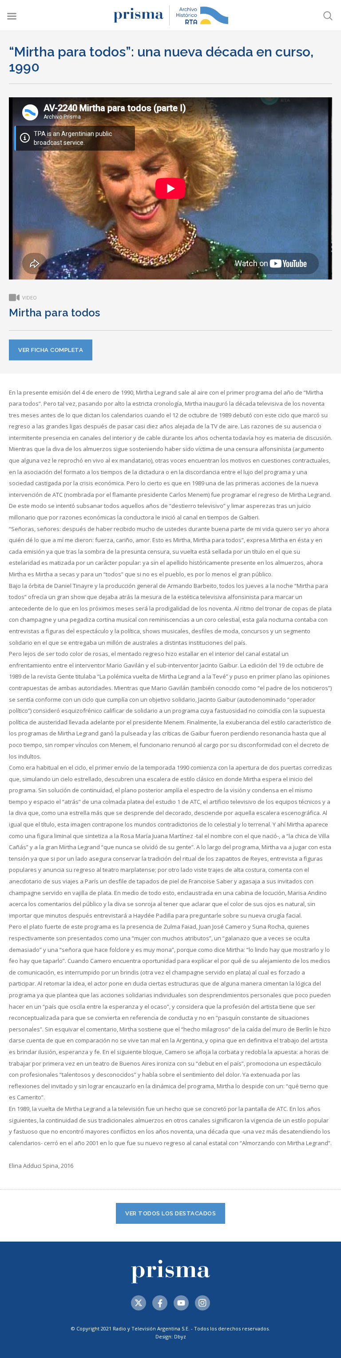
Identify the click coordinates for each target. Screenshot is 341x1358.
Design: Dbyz (170, 1336)
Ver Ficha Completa (50, 350)
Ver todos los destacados (170, 1213)
